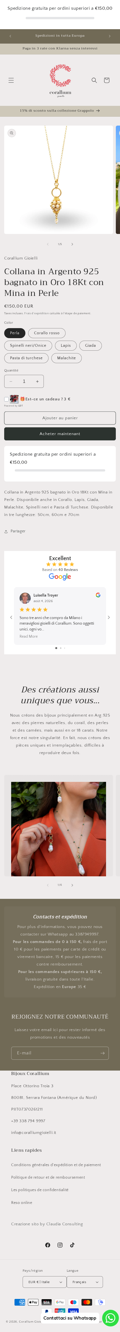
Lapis (66, 345)
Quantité (11, 370)
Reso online (21, 1203)
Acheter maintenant (60, 433)
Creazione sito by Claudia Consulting (47, 1224)
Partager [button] (18, 531)
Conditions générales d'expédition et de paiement (56, 1165)
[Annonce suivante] (110, 36)
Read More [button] (29, 636)
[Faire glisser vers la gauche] (48, 244)
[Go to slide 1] (56, 648)
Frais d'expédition (36, 313)
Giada (90, 345)
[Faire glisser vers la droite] (72, 244)
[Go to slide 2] (60, 648)
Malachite (66, 358)
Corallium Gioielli (32, 1321)
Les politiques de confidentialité (40, 1190)
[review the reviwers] (98, 596)
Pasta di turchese (26, 358)
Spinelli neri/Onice (28, 345)
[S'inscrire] (102, 1053)
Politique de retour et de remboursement (48, 1177)
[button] (11, 80)
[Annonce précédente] (10, 36)
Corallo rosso (47, 333)
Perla (15, 333)
